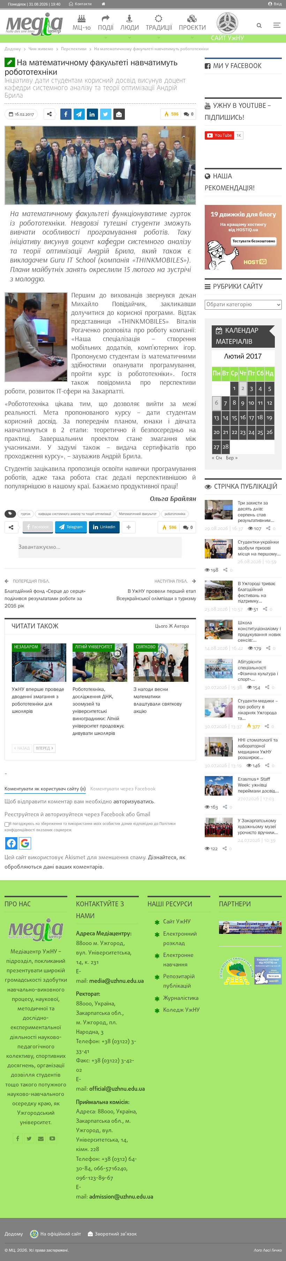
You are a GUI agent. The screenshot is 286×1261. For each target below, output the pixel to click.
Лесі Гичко (272, 1250)
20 (216, 432)
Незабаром (26, 647)
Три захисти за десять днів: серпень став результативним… (256, 511)
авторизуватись (133, 802)
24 (251, 432)
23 (243, 432)
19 (269, 417)
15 (234, 417)
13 (216, 417)
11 (260, 403)
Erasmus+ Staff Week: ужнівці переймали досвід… (258, 785)
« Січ (217, 458)
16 (243, 417)
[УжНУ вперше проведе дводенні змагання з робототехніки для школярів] (39, 662)
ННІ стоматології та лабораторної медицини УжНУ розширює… (258, 748)
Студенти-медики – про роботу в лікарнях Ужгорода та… (258, 709)
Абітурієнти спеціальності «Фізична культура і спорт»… (258, 670)
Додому (14, 1234)
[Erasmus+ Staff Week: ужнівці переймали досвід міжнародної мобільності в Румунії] (219, 786)
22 (234, 432)
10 (251, 403)
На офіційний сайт (60, 1234)
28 (226, 447)
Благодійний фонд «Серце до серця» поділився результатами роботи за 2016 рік (45, 598)
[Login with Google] (25, 843)
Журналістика (180, 998)
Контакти (83, 4)
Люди (129, 28)
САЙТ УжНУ (227, 38)
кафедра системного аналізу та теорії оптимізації (74, 514)
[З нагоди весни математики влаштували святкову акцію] (161, 662)
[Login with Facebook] (11, 843)
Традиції (159, 28)
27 (216, 447)
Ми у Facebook (236, 66)
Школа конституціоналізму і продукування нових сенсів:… (259, 631)
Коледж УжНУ (181, 1010)
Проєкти (192, 28)
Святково (146, 647)
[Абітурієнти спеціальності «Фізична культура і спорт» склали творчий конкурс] (219, 668)
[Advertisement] (142, 547)
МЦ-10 (82, 28)
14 (225, 417)
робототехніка (175, 514)
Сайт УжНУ (177, 922)
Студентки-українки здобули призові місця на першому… (259, 547)
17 (251, 417)
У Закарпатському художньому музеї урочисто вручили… (258, 826)
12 (269, 403)
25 (260, 432)
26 (269, 432)
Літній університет (93, 647)
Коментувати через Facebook (123, 789)
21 (225, 432)
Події (105, 28)
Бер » (232, 458)
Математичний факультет (138, 514)
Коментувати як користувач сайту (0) (45, 789)
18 (260, 417)
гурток (25, 514)
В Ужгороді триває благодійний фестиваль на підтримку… (257, 592)
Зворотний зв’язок (116, 1234)
